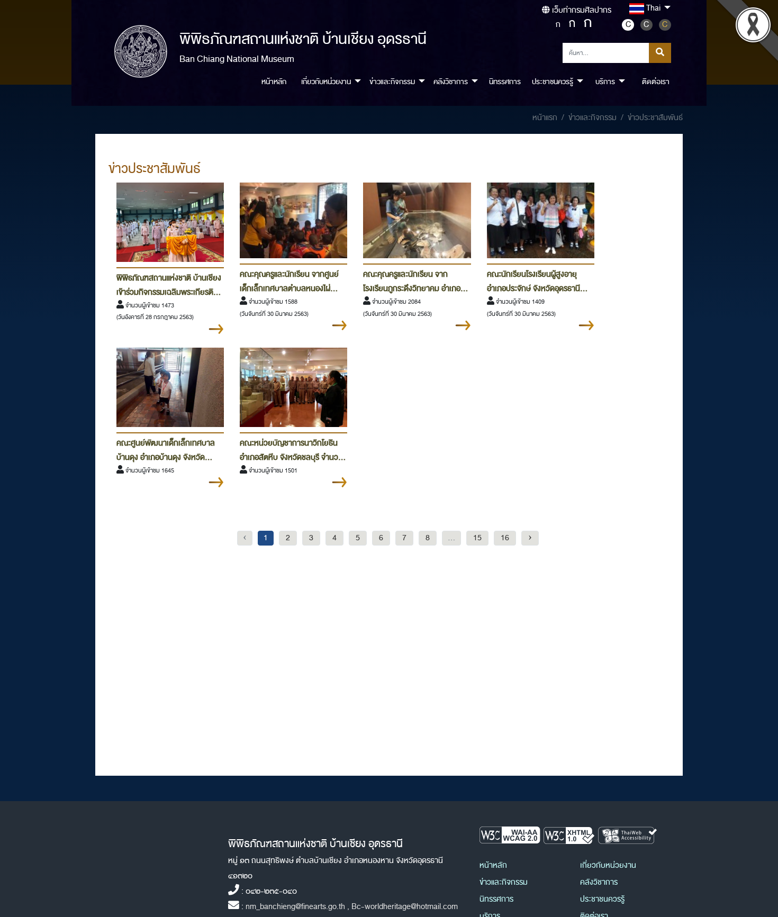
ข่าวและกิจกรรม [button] (392, 82)
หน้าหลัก (273, 82)
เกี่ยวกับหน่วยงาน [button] (326, 82)
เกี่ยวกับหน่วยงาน (608, 865)
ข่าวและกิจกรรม (592, 118)
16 (505, 538)
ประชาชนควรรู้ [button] (552, 82)
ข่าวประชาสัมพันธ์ (655, 118)
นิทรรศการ (505, 82)
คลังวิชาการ (599, 882)
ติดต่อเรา (656, 82)
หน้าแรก (544, 118)
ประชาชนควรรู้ (602, 899)
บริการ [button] (605, 82)
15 (477, 538)
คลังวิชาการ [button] (450, 82)
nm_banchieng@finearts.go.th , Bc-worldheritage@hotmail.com (352, 907)
